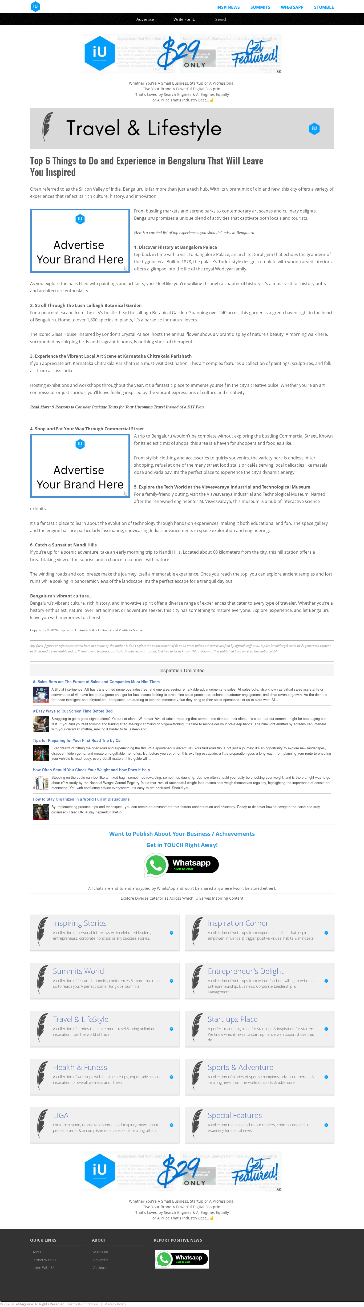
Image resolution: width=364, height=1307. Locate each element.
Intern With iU (42, 1267)
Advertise (145, 19)
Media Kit (100, 1252)
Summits (260, 7)
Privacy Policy (115, 1304)
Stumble (324, 7)
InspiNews (228, 7)
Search (221, 19)
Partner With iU (43, 1259)
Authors (99, 1267)
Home (36, 1252)
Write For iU (184, 19)
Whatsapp (292, 7)
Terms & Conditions (83, 1304)
